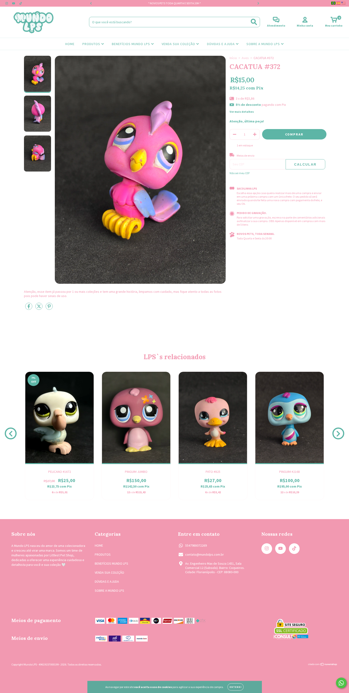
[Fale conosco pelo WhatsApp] (341, 683)
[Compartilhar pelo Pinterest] (49, 308)
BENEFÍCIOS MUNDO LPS (131, 44)
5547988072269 (196, 545)
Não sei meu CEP (240, 173)
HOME (70, 44)
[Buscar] (253, 22)
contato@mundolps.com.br (204, 554)
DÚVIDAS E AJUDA (221, 44)
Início (233, 58)
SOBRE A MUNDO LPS (263, 44)
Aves (245, 58)
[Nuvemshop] (323, 665)
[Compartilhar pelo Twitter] (39, 308)
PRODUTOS (91, 44)
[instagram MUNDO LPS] (7, 3)
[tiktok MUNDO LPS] (21, 3)
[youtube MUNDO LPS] (13, 3)
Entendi (235, 686)
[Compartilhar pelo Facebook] (29, 308)
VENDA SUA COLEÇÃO (179, 44)
